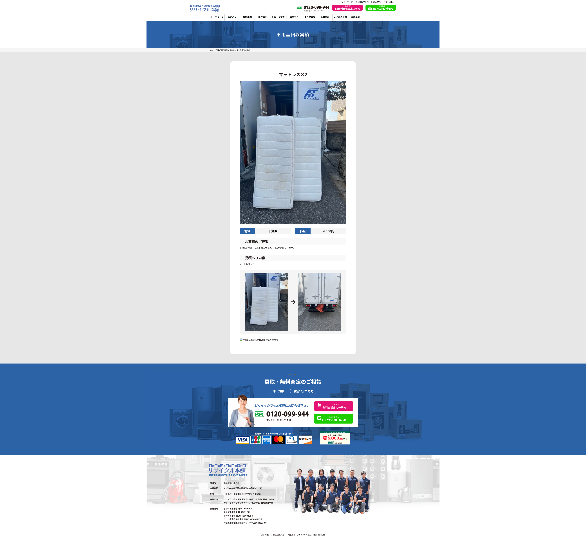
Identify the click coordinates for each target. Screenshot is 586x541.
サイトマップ (347, 2)
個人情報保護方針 (363, 2)
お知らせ (232, 17)
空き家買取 (309, 17)
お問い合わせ (389, 2)
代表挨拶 (355, 17)
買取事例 (247, 17)
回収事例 (262, 17)
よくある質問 (340, 17)
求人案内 (377, 2)
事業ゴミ (294, 17)
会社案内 (325, 17)
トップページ (216, 17)
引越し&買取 (278, 17)
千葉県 (272, 231)
